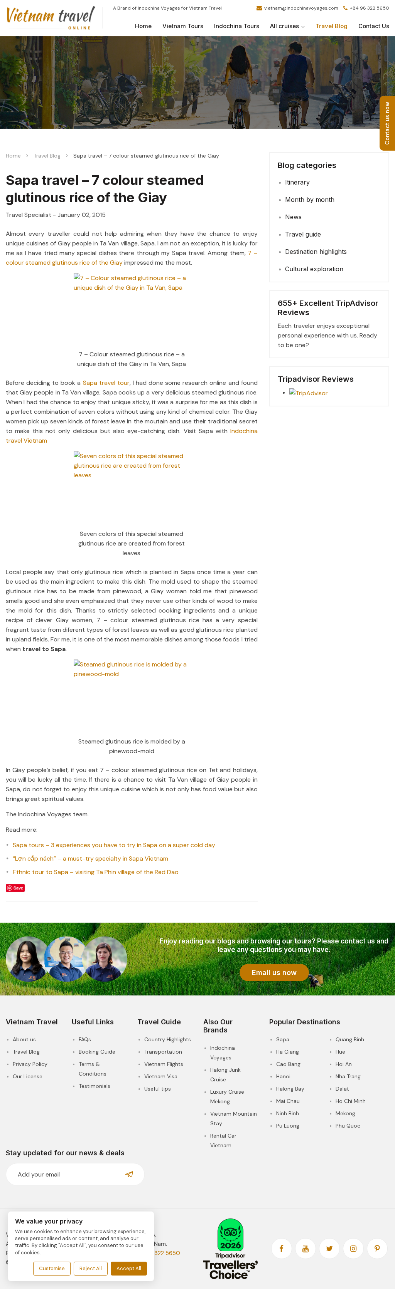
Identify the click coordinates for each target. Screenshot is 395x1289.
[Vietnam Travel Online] (51, 18)
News (293, 217)
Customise (52, 1268)
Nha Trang (348, 1076)
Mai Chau (288, 1101)
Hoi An (344, 1064)
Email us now (274, 972)
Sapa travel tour (106, 383)
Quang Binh (350, 1039)
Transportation (163, 1051)
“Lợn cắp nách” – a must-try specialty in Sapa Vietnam (90, 858)
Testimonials (94, 1086)
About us (24, 1039)
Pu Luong (287, 1125)
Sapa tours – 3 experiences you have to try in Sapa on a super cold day (114, 845)
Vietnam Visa (160, 1076)
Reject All (90, 1268)
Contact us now (387, 123)
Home (143, 26)
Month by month (309, 199)
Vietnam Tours (182, 26)
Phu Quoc (348, 1125)
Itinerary (297, 182)
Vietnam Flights (163, 1064)
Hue (340, 1051)
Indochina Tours (236, 26)
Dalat (342, 1088)
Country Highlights (167, 1039)
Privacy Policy (30, 1064)
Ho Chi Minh (351, 1101)
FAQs (85, 1039)
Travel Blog (332, 26)
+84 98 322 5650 (369, 8)
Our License (27, 1076)
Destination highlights (316, 251)
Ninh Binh (287, 1113)
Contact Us (373, 26)
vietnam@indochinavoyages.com (301, 8)
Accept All (128, 1268)
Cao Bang (288, 1064)
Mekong (345, 1113)
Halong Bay (290, 1088)
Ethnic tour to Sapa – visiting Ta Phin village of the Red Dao (96, 872)
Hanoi (283, 1076)
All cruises (284, 26)
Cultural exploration (314, 269)
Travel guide (303, 234)
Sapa (282, 1039)
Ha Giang (287, 1051)
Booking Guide (97, 1051)
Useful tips (157, 1088)
